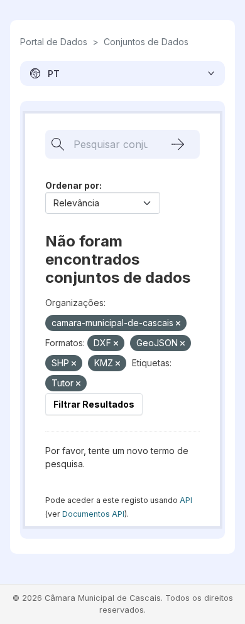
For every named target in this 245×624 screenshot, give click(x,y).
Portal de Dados (53, 41)
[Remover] (178, 323)
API (186, 500)
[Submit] (177, 144)
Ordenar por (72, 185)
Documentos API (93, 514)
